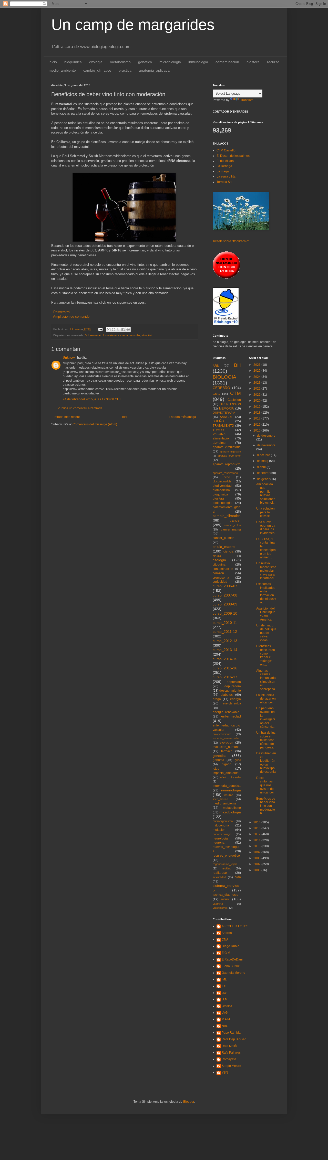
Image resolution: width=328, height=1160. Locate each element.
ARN (216, 366)
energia (235, 699)
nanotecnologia (222, 834)
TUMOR (218, 430)
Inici (124, 417)
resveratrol (97, 335)
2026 (257, 365)
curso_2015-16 (225, 668)
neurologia (220, 838)
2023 (257, 382)
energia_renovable (226, 712)
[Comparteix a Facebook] (123, 329)
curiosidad (220, 581)
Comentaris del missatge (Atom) (95, 424)
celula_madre (224, 547)
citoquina (219, 564)
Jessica (227, 1006)
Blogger (188, 1101)
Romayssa (229, 1059)
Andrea (227, 933)
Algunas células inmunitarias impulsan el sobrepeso (266, 680)
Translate (246, 100)
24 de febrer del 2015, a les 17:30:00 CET (92, 399)
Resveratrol (61, 312)
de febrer (263, 473)
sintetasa (111, 335)
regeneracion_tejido (225, 864)
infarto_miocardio (230, 777)
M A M (226, 1019)
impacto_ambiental (226, 773)
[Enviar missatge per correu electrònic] (100, 329)
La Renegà (224, 166)
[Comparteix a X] (118, 329)
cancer (235, 520)
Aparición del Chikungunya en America (265, 614)
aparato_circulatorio (227, 447)
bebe (227, 477)
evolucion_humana (226, 747)
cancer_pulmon (223, 538)
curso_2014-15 (225, 659)
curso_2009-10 (225, 613)
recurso (273, 62)
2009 (257, 852)
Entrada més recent (66, 417)
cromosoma (221, 577)
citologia (95, 62)
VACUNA (219, 434)
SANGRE (226, 417)
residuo (226, 868)
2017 (257, 418)
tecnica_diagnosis (225, 895)
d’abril (261, 467)
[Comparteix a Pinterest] (128, 329)
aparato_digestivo (230, 451)
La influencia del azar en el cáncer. (266, 698)
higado (226, 764)
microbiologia (170, 62)
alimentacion (222, 438)
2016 (257, 424)
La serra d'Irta (226, 176)
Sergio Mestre (231, 1066)
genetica (145, 62)
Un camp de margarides (132, 24)
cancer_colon (232, 525)
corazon (218, 573)
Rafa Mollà (229, 1046)
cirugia (217, 555)
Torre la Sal (224, 182)
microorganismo (223, 821)
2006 (257, 870)
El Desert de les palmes (233, 156)
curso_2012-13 (225, 641)
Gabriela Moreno (233, 973)
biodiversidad (222, 486)
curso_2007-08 (225, 595)
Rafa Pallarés (231, 1052)
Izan (225, 993)
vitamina (218, 903)
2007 (257, 864)
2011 (257, 840)
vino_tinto (147, 335)
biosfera (253, 62)
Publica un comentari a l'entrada (80, 408)
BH (87, 335)
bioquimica (73, 62)
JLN (224, 999)
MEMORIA (226, 408)
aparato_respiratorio (225, 472)
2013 (257, 828)
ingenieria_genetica (227, 786)
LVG (225, 1012)
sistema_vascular (129, 335)
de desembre (266, 435)
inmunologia (198, 62)
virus (225, 899)
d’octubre (264, 455)
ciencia (228, 551)
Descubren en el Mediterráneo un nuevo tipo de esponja (266, 763)
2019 (257, 406)
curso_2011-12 (225, 631)
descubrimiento (230, 690)
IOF (224, 986)
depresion (234, 682)
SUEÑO (218, 421)
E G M (226, 953)
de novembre (266, 445)
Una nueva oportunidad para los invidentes (265, 527)
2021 (257, 394)
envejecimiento (222, 734)
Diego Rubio (230, 946)
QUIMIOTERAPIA (224, 412)
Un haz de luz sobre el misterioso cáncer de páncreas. (265, 740)
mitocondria (221, 825)
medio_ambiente (62, 70)
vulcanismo (220, 907)
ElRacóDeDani (232, 959)
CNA (225, 939)
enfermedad (231, 716)
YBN (225, 1072)
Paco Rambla (231, 1032)
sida (238, 877)
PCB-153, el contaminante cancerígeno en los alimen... (266, 548)
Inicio (52, 62)
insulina (228, 795)
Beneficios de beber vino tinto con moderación (265, 806)
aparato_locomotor (229, 455)
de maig (263, 461)
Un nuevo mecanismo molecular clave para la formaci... (266, 570)
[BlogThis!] (113, 329)
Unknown (69, 357)
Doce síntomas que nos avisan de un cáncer (265, 785)
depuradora (232, 686)
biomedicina (221, 490)
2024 (257, 377)
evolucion (226, 742)
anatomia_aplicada (154, 70)
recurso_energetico (226, 855)
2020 (257, 400)
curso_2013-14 (225, 650)
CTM (235, 393)
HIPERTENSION (230, 404)
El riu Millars (225, 161)
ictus (216, 768)
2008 (257, 858)
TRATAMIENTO (223, 425)
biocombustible (222, 481)
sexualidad (219, 877)
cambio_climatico (97, 70)
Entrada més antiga (182, 417)
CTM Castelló (226, 150)
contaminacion (227, 62)
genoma (218, 760)
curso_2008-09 (225, 604)
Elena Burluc (231, 966)
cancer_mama (231, 529)
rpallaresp (220, 873)
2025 (257, 370)
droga (217, 699)
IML (224, 979)
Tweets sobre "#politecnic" (231, 241)
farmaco (226, 751)
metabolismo (120, 62)
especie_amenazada (226, 738)
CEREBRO (221, 388)
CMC (216, 394)
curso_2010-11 (225, 623)
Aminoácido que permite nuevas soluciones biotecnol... (265, 493)
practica (125, 70)
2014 (257, 822)
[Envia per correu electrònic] (108, 329)
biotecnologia (222, 503)
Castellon (234, 400)
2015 (257, 430)
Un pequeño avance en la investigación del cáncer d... (265, 717)
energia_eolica (232, 703)
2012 (257, 834)
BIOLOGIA (224, 377)
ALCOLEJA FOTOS (235, 926)
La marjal (223, 171)
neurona (218, 842)
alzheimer (220, 443)
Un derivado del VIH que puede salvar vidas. (266, 633)
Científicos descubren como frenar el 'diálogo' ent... (265, 655)
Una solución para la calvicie (265, 512)
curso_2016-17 (225, 677)
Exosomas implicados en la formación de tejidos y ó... (266, 593)
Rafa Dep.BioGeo (234, 1039)
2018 (257, 412)
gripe (238, 759)
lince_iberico (220, 799)
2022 (257, 388)
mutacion (219, 830)
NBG (225, 1026)
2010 (257, 846)
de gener (263, 479)
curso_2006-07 (225, 586)
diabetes (227, 695)
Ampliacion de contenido (71, 316)
